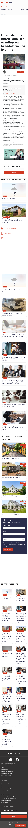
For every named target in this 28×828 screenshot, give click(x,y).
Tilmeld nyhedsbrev (20, 825)
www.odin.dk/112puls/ (10, 93)
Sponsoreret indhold (6, 800)
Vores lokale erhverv (6, 786)
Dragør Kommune (5, 794)
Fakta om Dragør (5, 790)
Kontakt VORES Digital (6, 773)
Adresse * (5, 537)
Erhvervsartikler (5, 792)
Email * (4, 531)
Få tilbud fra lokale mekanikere (8, 798)
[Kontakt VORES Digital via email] (17, 759)
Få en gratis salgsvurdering (7, 796)
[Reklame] (14, 154)
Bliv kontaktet (8, 549)
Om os (2, 767)
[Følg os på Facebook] (10, 759)
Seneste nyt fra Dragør (6, 784)
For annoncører (4, 769)
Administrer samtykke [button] (6, 775)
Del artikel (20, 71)
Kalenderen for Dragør (6, 788)
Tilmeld (14, 172)
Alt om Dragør (4, 802)
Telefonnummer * (7, 525)
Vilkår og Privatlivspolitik (7, 771)
